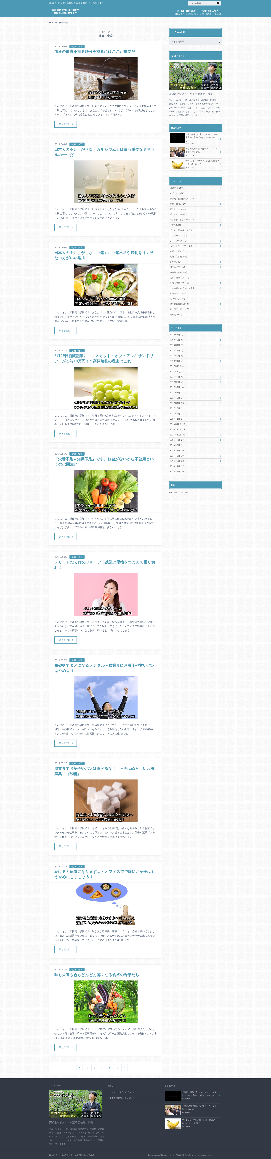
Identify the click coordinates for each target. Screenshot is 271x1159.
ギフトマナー (177, 214)
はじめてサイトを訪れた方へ (186, 12)
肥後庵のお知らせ (179, 304)
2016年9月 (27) (177, 440)
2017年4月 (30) (177, 403)
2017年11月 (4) (177, 366)
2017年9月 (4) (176, 376)
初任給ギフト (177, 267)
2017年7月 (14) (177, 387)
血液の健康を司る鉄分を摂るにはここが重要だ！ (96, 51)
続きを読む (64, 124)
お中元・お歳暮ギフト (182, 198)
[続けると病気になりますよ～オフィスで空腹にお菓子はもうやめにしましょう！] (106, 923)
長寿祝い (176, 314)
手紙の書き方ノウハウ (182, 288)
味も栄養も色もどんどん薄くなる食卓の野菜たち (96, 974)
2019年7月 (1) (176, 334)
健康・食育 (177, 251)
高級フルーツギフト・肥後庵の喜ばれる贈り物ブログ (179, 1155)
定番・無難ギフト (179, 277)
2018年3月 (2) (176, 350)
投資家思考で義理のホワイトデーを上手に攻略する (202, 152)
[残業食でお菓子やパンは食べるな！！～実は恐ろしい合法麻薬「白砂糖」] (106, 820)
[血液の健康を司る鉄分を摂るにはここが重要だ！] (106, 97)
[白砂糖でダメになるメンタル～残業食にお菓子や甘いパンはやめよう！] (106, 716)
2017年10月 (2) (177, 371)
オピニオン (177, 193)
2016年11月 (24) (178, 429)
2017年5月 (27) (177, 397)
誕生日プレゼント (179, 309)
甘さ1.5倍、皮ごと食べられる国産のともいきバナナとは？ (202, 164)
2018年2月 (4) (176, 355)
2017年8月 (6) (176, 382)
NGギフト (176, 188)
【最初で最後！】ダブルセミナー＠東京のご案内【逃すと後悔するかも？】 (202, 139)
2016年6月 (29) (177, 455)
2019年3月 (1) (176, 340)
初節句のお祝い (178, 272)
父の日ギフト (177, 298)
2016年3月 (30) (177, 471)
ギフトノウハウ (179, 209)
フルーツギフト (179, 241)
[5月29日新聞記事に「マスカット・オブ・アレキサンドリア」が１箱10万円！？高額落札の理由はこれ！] (106, 407)
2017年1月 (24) (177, 419)
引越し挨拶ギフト (179, 283)
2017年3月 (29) (177, 408)
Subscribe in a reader (178, 492)
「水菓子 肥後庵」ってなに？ (210, 12)
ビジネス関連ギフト (181, 230)
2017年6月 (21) (177, 392)
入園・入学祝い (178, 256)
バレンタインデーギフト (182, 219)
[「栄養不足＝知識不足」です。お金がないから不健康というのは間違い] (106, 510)
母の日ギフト (178, 293)
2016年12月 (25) (178, 424)
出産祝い (176, 262)
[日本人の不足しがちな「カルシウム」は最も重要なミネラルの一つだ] (106, 201)
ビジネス (175, 225)
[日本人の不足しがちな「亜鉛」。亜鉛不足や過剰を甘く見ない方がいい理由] (106, 304)
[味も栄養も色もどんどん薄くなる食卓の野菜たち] (106, 1021)
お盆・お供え (178, 204)
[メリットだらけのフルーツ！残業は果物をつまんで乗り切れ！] (106, 613)
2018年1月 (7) (176, 361)
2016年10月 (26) (178, 434)
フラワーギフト (178, 235)
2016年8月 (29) (177, 445)
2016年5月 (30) (177, 461)
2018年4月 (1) (176, 345)
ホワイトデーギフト (181, 246)
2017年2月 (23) (177, 413)
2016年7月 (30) (177, 450)
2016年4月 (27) (177, 466)
